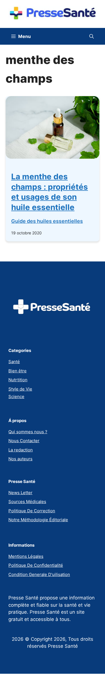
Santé (14, 361)
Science (16, 396)
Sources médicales (27, 501)
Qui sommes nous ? (27, 431)
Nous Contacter (23, 440)
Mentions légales (25, 556)
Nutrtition (17, 379)
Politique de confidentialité (35, 565)
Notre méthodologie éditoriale (38, 519)
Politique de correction (31, 510)
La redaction (20, 450)
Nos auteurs (20, 458)
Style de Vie (20, 389)
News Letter (20, 492)
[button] (91, 36)
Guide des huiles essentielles (47, 221)
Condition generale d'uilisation (39, 574)
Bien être (17, 370)
